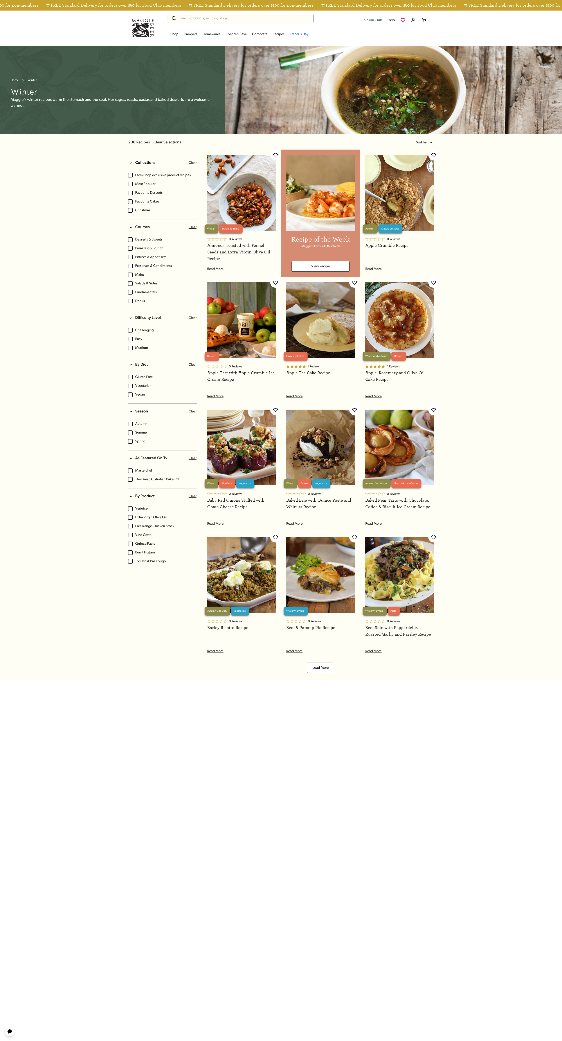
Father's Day (299, 34)
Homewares (211, 34)
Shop (174, 34)
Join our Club (372, 20)
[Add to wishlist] (275, 155)
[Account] (413, 20)
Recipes (279, 34)
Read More (215, 269)
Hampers (190, 34)
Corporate (259, 34)
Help (391, 20)
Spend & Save (236, 34)
